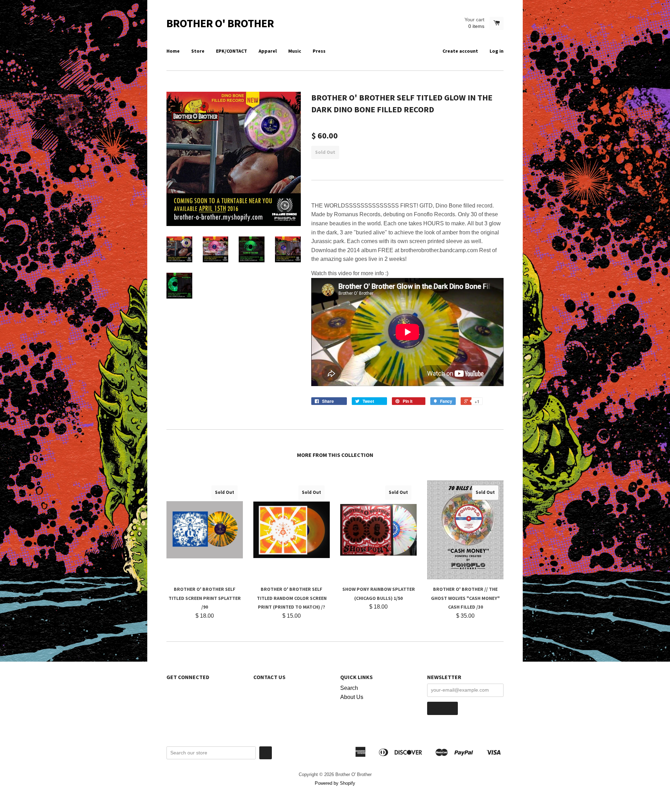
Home (173, 51)
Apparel (268, 51)
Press (319, 51)
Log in (497, 51)
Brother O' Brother (220, 23)
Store (197, 51)
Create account (460, 51)
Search (349, 688)
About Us (351, 697)
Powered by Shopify (335, 783)
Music (294, 51)
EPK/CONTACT (231, 51)
